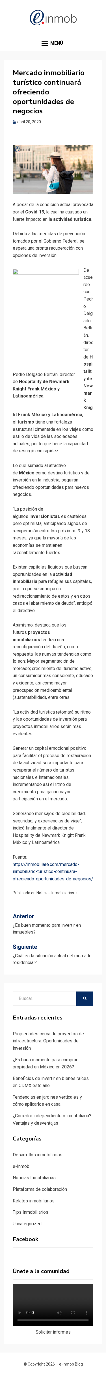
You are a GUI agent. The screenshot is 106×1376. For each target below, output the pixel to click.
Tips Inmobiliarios (30, 1212)
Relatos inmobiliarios (34, 1201)
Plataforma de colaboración (40, 1189)
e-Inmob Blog (71, 1364)
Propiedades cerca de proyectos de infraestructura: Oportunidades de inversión (48, 1041)
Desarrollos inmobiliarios (37, 1154)
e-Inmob (21, 1166)
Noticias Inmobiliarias (55, 893)
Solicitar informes (53, 1332)
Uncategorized (27, 1223)
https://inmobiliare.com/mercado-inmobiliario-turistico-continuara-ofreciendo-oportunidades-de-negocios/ (53, 872)
